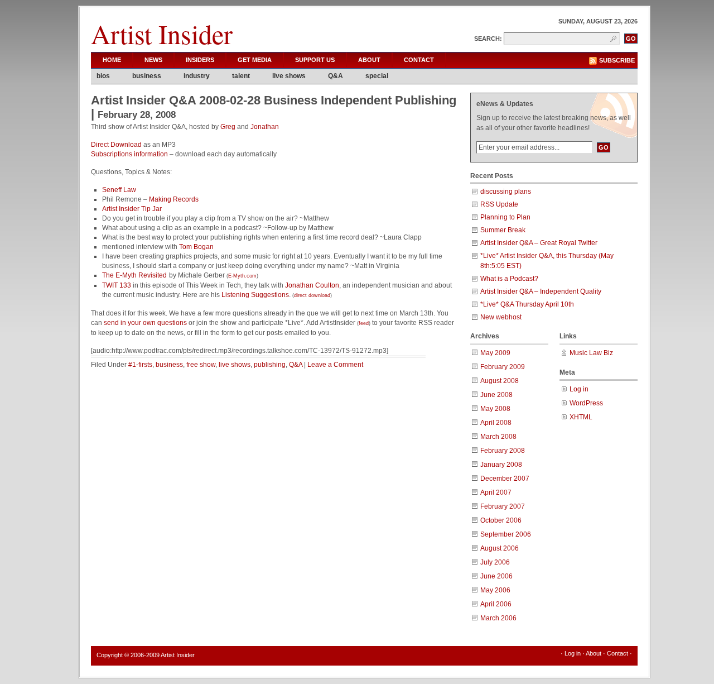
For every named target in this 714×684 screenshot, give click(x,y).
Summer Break (502, 230)
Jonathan (264, 127)
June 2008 (496, 395)
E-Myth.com (242, 276)
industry (197, 76)
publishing (270, 365)
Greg (227, 127)
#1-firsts (140, 365)
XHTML (581, 417)
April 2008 (496, 423)
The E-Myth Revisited (134, 275)
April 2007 (496, 492)
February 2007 (502, 506)
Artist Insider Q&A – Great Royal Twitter (538, 243)
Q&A (335, 76)
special (376, 76)
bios (103, 76)
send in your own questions (145, 323)
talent (241, 76)
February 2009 (502, 367)
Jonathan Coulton (312, 285)
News (153, 59)
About (369, 59)
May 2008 (495, 409)
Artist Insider (162, 33)
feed (364, 323)
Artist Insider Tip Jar (132, 209)
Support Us (315, 59)
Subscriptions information (129, 154)
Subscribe (617, 60)
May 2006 (495, 590)
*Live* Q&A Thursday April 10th (527, 304)
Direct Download (116, 145)
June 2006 (496, 576)
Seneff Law (119, 190)
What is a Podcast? (509, 279)
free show (200, 365)
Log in (579, 389)
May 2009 (495, 353)
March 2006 (498, 618)
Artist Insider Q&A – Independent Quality (540, 291)
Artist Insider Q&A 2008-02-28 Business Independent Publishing (273, 100)
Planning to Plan (505, 217)
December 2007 (504, 478)
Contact (419, 59)
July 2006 (495, 562)
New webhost (501, 317)
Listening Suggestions (255, 295)
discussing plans (505, 191)
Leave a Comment (335, 365)
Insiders (200, 59)
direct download (312, 295)
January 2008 (501, 464)
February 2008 (502, 451)
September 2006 (505, 534)
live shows (289, 76)
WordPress (586, 403)
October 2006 (501, 520)
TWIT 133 (116, 285)
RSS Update (499, 204)
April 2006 (496, 604)
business (146, 76)
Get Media (255, 59)
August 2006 (499, 548)
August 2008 (499, 381)
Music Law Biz (591, 353)
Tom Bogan (196, 247)
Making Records (174, 199)
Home (112, 59)
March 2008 (498, 437)
